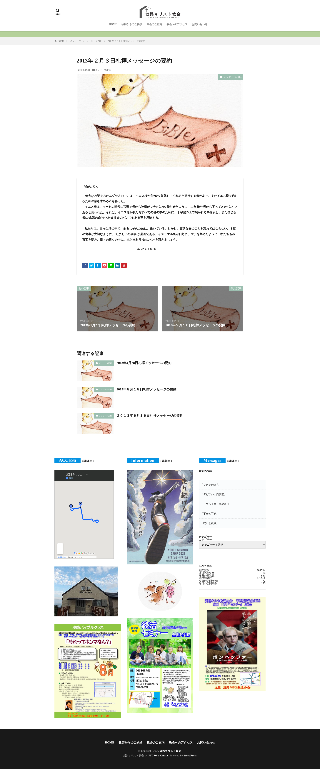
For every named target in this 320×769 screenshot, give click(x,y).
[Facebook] (85, 265)
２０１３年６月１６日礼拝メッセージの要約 (149, 415)
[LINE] (111, 265)
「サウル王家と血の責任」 (216, 503)
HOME (113, 24)
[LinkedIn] (117, 265)
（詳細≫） (88, 460)
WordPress (190, 755)
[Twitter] (91, 265)
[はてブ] (98, 265)
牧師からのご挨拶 (131, 24)
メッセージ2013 (94, 41)
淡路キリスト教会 (170, 751)
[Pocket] (104, 265)
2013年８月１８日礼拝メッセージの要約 (146, 389)
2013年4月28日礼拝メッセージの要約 (143, 363)
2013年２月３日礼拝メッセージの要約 (126, 41)
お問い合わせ (199, 24)
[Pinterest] (124, 265)
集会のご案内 (154, 24)
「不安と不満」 (210, 513)
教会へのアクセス (177, 24)
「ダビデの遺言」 (211, 484)
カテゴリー (205, 539)
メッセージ (75, 41)
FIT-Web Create (158, 755)
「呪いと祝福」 (210, 523)
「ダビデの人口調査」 (214, 494)
